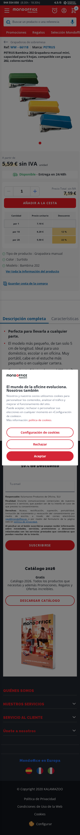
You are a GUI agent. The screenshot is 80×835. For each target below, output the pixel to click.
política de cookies (40, 420)
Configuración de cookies (40, 432)
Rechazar (40, 444)
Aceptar (40, 456)
